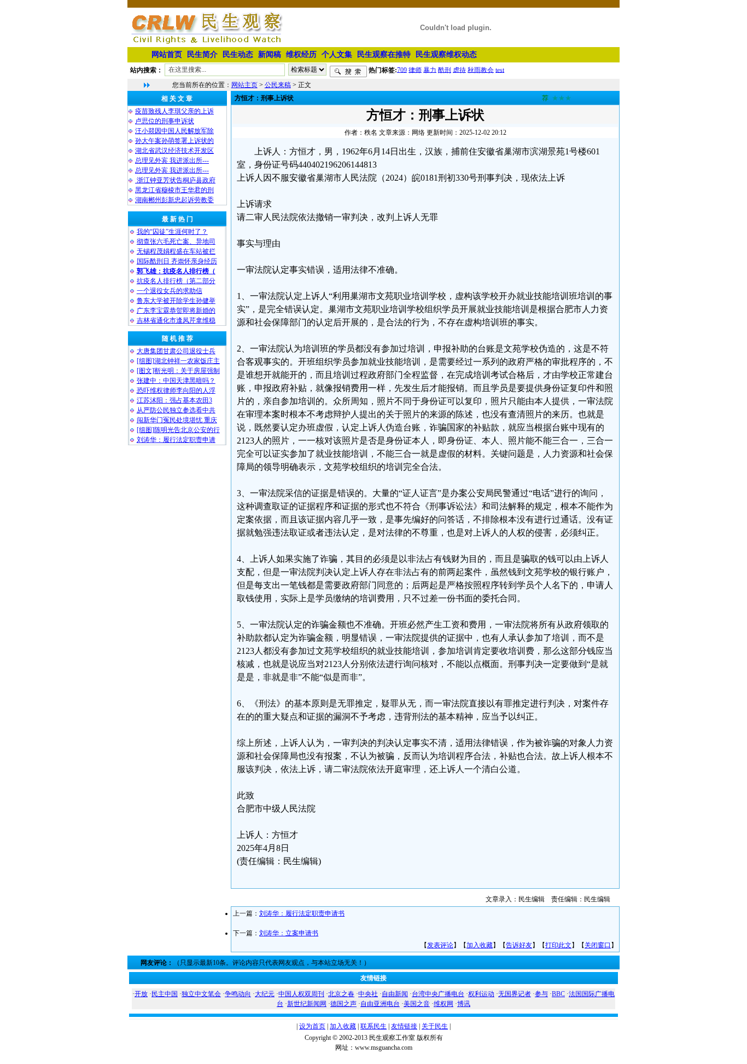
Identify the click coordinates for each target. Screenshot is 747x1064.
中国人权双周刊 (301, 994)
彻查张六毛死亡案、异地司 (176, 241)
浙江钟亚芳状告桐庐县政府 (175, 180)
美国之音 (417, 1004)
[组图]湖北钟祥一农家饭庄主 (178, 361)
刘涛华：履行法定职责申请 (176, 440)
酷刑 (444, 69)
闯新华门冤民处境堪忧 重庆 (177, 420)
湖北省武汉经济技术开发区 (174, 150)
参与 (541, 994)
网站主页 (244, 85)
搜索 (348, 72)
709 (402, 69)
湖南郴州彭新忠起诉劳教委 (174, 200)
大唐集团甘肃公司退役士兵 (176, 351)
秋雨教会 (481, 69)
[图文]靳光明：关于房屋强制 (178, 371)
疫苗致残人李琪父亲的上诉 (174, 111)
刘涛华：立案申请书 (288, 933)
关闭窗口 (598, 945)
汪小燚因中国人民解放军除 (174, 131)
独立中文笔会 (201, 994)
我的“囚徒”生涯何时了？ (172, 231)
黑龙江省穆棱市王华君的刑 (174, 190)
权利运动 (481, 994)
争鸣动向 (238, 994)
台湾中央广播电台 (438, 994)
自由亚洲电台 (380, 1004)
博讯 (463, 1004)
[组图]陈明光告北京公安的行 (178, 430)
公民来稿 (278, 85)
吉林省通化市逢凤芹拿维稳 (176, 320)
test (499, 69)
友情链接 (404, 1026)
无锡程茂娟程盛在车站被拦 (176, 251)
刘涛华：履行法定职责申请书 (302, 913)
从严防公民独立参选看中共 (176, 410)
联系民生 (373, 1026)
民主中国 (164, 994)
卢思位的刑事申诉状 (164, 121)
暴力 (429, 69)
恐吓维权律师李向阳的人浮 (176, 390)
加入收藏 (479, 945)
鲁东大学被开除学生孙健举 (176, 300)
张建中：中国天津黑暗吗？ (176, 380)
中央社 (368, 994)
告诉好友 (519, 945)
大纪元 (265, 994)
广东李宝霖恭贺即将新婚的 (176, 310)
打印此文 (558, 945)
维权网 (443, 1004)
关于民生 (435, 1026)
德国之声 (343, 1004)
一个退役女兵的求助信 (169, 291)
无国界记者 (514, 994)
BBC (558, 994)
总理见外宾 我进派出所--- (172, 160)
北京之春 (341, 994)
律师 (415, 69)
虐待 (459, 69)
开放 (141, 994)
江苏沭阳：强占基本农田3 (174, 400)
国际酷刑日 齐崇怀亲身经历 (177, 261)
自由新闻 (395, 994)
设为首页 (312, 1026)
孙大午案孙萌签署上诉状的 (174, 141)
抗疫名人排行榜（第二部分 (176, 281)
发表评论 (440, 945)
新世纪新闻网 (306, 1004)
